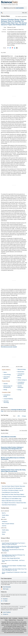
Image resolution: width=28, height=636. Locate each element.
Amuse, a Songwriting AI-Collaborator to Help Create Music (14, 572)
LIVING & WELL (4, 527)
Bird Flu (4, 513)
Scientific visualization (20, 386)
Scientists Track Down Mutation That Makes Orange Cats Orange (14, 566)
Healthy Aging (5, 515)
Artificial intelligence (22, 380)
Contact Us (5, 614)
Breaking (3, 483)
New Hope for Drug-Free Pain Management (12, 488)
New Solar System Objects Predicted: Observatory (13, 486)
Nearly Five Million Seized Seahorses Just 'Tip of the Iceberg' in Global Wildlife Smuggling (14, 547)
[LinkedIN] (14, 48)
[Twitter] (10, 48)
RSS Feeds (5, 589)
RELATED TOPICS (5, 366)
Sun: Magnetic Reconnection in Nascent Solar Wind (14, 502)
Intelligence (4, 521)
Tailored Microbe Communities (8, 436)
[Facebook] (8, 48)
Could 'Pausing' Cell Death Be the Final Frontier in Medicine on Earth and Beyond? (13, 543)
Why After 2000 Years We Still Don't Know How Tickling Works (13, 550)
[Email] (17, 48)
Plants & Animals (6, 381)
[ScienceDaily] (9, 2)
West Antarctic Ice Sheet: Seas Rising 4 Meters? (13, 494)
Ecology (19, 389)
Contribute (14, 618)
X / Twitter (5, 601)
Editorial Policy (12, 620)
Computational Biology (7, 395)
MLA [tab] (14, 416)
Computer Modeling (8, 398)
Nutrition (4, 532)
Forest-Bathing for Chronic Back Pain (10, 492)
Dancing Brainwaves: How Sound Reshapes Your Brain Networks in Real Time (13, 555)
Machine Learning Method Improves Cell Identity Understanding (13, 458)
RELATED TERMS (19, 366)
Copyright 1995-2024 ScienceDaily (9, 622)
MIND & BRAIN (4, 519)
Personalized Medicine (7, 377)
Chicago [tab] (24, 416)
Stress (3, 534)
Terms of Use (20, 620)
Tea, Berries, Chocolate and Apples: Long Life (12, 490)
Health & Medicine (6, 369)
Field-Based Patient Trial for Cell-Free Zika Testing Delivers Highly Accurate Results (13, 470)
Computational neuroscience (21, 382)
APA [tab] (19, 416)
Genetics (6, 383)
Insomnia (4, 525)
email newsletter (20, 8)
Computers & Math (6, 392)
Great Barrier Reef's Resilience (9, 504)
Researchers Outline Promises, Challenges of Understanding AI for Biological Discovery (12, 447)
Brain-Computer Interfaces (8, 523)
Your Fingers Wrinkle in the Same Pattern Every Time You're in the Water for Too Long (14, 569)
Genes (5, 372)
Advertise (20, 618)
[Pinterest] (12, 48)
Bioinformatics (21, 371)
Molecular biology (22, 369)
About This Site (4, 618)
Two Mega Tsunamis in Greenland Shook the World (14, 496)
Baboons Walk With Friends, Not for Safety (11, 500)
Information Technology (6, 401)
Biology (5, 389)
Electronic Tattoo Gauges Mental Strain (11, 558)
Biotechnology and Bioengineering (8, 386)
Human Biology (7, 374)
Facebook (5, 599)
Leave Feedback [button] (7, 612)
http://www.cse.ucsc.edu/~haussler (9, 346)
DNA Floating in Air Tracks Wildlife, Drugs (11, 498)
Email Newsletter (7, 587)
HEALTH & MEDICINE (5, 510)
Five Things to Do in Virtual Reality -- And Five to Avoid (13, 561)
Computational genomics (21, 374)
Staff (10, 618)
